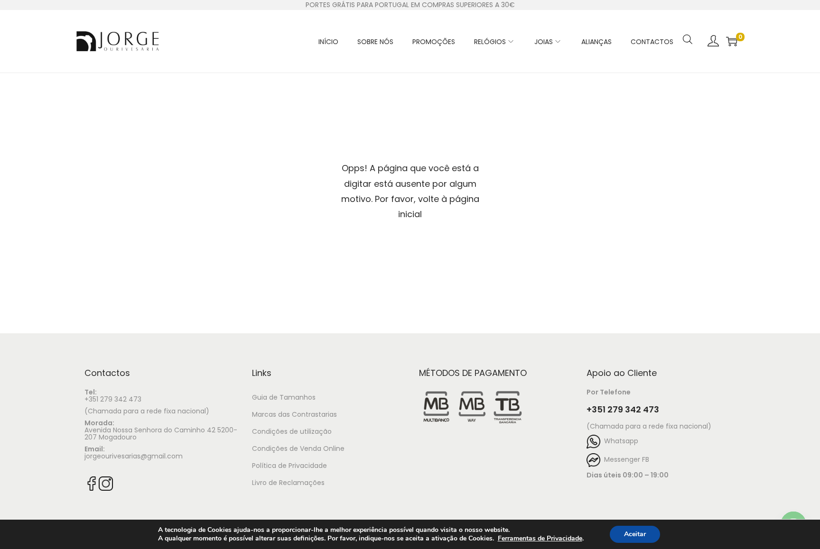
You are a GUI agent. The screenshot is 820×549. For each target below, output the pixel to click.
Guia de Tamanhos (284, 397)
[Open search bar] (687, 27)
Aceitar (635, 534)
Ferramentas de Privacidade (540, 538)
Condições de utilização (292, 431)
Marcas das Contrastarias (294, 414)
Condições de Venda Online (298, 448)
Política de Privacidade (289, 465)
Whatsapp (619, 441)
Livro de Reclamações (288, 482)
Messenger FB (624, 459)
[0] (731, 41)
